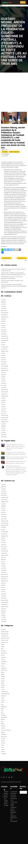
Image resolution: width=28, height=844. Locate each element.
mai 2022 (3, 379)
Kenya (2, 698)
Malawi (2, 708)
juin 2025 (3, 323)
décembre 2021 (4, 389)
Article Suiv (21, 258)
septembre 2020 (4, 421)
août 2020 (3, 423)
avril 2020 (3, 432)
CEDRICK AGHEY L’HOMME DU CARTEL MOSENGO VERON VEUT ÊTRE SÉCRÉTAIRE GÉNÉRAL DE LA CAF (13, 273)
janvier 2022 (4, 387)
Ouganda (3, 725)
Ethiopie (3, 680)
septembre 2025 (4, 316)
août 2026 (3, 299)
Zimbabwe (3, 753)
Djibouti (2, 672)
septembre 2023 (4, 351)
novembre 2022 (4, 366)
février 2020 (3, 436)
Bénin (2, 648)
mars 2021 (3, 409)
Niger (2, 721)
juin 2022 (3, 376)
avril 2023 (3, 357)
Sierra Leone (4, 736)
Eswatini (3, 678)
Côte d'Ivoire (4, 670)
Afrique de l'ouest (5, 638)
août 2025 (3, 319)
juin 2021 (3, 402)
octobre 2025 (4, 314)
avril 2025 (3, 327)
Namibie (3, 719)
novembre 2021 (4, 391)
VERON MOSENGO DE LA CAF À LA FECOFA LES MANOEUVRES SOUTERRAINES (11, 277)
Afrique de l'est (4, 636)
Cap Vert (3, 659)
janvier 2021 (4, 413)
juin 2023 (3, 353)
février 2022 (3, 385)
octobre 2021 (4, 394)
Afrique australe (4, 631)
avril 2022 (3, 381)
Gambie (3, 685)
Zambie (3, 751)
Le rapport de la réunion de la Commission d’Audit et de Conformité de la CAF (13, 270)
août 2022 (3, 372)
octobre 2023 (4, 349)
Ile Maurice (3, 695)
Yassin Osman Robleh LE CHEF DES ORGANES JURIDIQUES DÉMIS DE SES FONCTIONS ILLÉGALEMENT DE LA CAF (13, 286)
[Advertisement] (14, 92)
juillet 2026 (3, 301)
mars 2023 (3, 359)
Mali (2, 710)
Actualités (4, 151)
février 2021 (3, 411)
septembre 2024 (4, 340)
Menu (23, 2)
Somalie (3, 738)
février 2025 (3, 331)
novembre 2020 (4, 417)
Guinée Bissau (4, 691)
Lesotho (3, 700)
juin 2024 (3, 344)
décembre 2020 (4, 415)
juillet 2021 (3, 400)
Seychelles (3, 734)
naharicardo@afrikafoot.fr (6, 793)
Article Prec (7, 258)
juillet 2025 (3, 321)
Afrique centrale (4, 633)
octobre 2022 (4, 368)
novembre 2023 (4, 346)
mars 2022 (3, 383)
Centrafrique (4, 661)
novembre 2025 (4, 312)
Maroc (2, 713)
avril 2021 (3, 406)
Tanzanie (3, 743)
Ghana (2, 687)
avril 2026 (3, 304)
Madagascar (4, 706)
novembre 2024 (4, 338)
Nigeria (2, 723)
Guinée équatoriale (14, 151)
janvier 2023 (4, 364)
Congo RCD (3, 668)
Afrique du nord (4, 640)
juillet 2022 (3, 374)
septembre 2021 (4, 396)
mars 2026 (3, 306)
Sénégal (3, 732)
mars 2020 (3, 434)
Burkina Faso (4, 653)
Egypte (2, 674)
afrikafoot (6, 154)
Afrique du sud (4, 642)
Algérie (2, 644)
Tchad (2, 745)
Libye (2, 704)
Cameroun (3, 657)
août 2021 (3, 398)
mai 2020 (3, 430)
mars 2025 (3, 329)
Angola (2, 646)
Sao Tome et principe (6, 730)
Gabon (2, 683)
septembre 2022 (4, 370)
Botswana (3, 651)
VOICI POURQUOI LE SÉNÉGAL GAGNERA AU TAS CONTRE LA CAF (12, 281)
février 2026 (3, 308)
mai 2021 (3, 404)
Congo (2, 665)
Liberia (2, 702)
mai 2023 (3, 355)
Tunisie (2, 749)
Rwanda (3, 728)
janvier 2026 (4, 310)
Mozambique (4, 717)
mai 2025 (3, 325)
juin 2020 (3, 428)
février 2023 (3, 361)
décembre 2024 (4, 336)
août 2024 (3, 342)
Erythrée (3, 676)
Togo (2, 747)
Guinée (2, 689)
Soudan (3, 740)
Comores (3, 663)
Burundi (3, 655)
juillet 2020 (3, 426)
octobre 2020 (4, 419)
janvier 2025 (4, 334)
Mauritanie (3, 715)
